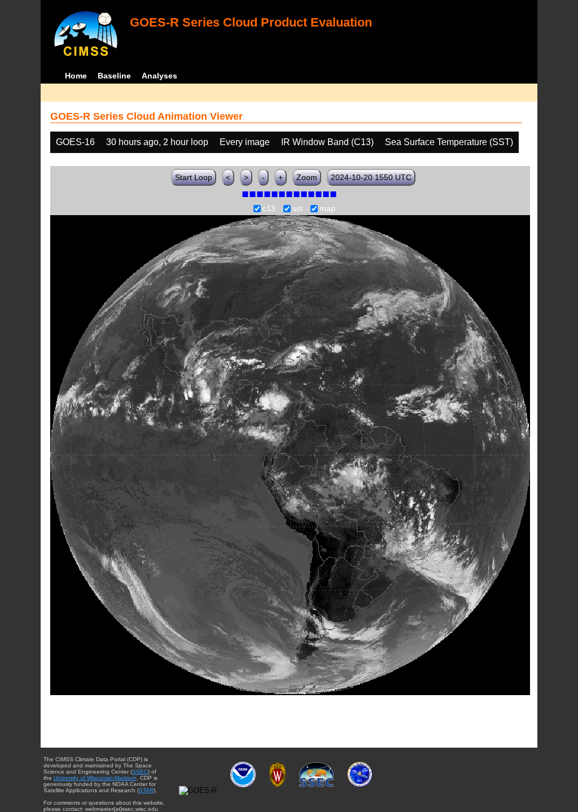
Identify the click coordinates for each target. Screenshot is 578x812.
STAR (146, 790)
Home (76, 75)
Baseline (114, 75)
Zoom (306, 177)
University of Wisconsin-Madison (95, 778)
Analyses (159, 75)
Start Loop (193, 177)
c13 (268, 208)
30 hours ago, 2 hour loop (157, 142)
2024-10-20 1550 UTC (371, 177)
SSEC (140, 772)
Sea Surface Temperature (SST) (449, 142)
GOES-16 (75, 142)
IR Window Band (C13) (327, 142)
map (327, 208)
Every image (245, 142)
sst (297, 208)
